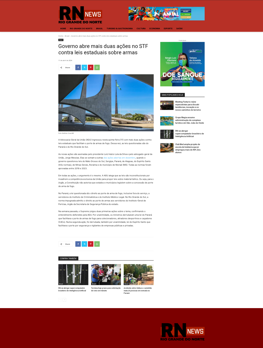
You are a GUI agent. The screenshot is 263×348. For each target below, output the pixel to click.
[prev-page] (60, 300)
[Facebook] (78, 67)
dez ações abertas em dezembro (119, 157)
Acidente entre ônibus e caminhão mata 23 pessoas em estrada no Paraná (138, 290)
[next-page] (64, 300)
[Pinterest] (90, 67)
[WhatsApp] (97, 67)
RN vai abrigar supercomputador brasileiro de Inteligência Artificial (189, 133)
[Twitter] (84, 67)
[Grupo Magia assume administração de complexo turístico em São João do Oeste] (167, 121)
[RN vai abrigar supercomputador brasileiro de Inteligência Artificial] (73, 274)
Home (60, 36)
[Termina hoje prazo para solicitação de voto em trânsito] (106, 274)
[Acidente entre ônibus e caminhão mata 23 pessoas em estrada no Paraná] (139, 274)
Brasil (67, 36)
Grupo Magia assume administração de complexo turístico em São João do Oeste (189, 120)
